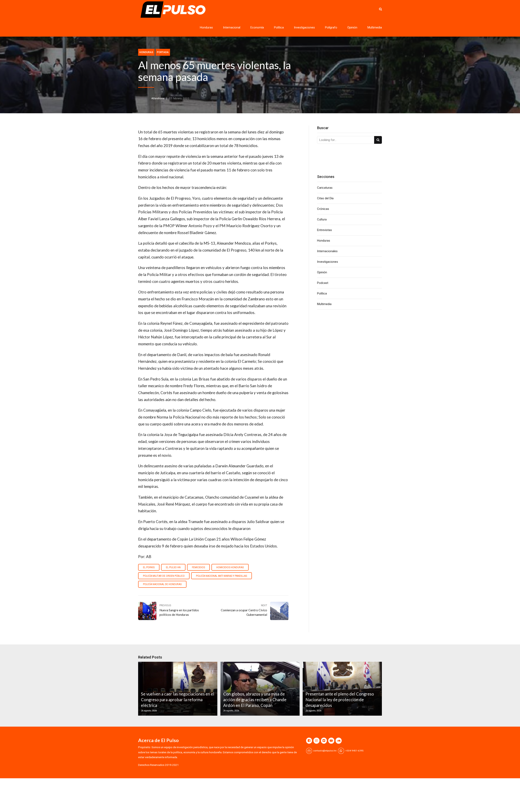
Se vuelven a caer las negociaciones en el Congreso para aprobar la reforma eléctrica (177, 699)
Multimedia (374, 27)
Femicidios (198, 567)
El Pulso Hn (173, 567)
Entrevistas (324, 230)
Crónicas (323, 209)
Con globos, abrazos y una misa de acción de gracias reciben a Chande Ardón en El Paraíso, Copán (254, 699)
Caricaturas (325, 188)
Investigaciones (304, 27)
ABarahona (157, 98)
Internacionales (327, 251)
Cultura (322, 219)
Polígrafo (331, 27)
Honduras (206, 27)
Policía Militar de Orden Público (164, 576)
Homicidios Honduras (230, 567)
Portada (163, 52)
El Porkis (149, 567)
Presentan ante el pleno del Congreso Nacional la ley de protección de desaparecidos (340, 699)
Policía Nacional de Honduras (162, 584)
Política (279, 27)
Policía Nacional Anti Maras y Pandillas (221, 576)
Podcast (322, 283)
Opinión (352, 27)
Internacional (231, 27)
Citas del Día (325, 198)
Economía (257, 27)
